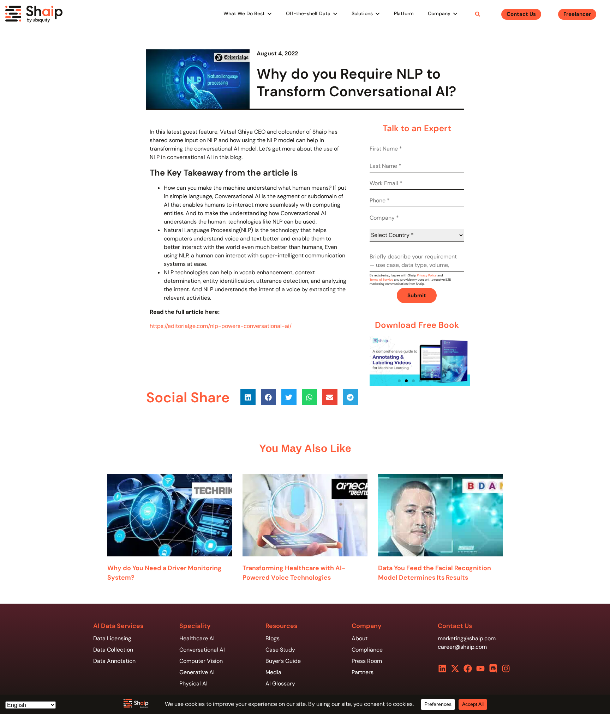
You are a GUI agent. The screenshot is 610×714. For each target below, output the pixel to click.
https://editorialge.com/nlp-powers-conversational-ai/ (221, 326)
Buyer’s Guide (283, 661)
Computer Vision (201, 661)
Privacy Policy (427, 275)
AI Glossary (280, 683)
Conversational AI (202, 649)
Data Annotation (114, 661)
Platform (404, 13)
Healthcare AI (197, 638)
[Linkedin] (442, 668)
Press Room (367, 661)
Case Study (280, 649)
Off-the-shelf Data (308, 13)
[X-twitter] (455, 668)
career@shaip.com (462, 647)
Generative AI (197, 672)
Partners (362, 672)
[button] (477, 14)
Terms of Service (381, 279)
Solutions (362, 13)
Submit (416, 295)
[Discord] (493, 668)
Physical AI (193, 683)
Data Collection (113, 649)
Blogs (272, 638)
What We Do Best (244, 13)
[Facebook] (467, 668)
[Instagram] (505, 668)
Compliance (367, 649)
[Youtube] (480, 668)
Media (273, 672)
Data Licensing (112, 638)
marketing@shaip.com (467, 638)
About (359, 638)
